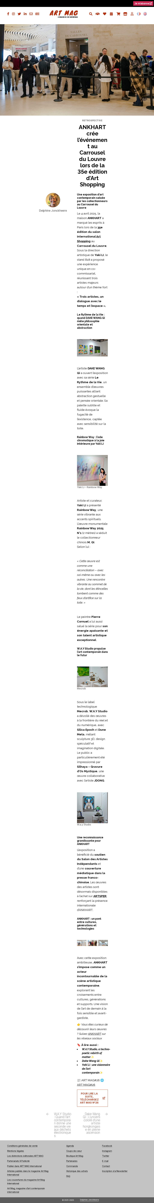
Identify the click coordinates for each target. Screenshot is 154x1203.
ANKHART (94, 1033)
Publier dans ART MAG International (24, 1166)
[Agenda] (111, 14)
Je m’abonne (142, 3)
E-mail (105, 1161)
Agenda (70, 1146)
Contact (106, 1166)
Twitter (105, 1156)
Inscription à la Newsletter (115, 1171)
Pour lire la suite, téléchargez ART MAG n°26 (89, 1098)
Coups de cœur (74, 1151)
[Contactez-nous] (31, 14)
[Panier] (118, 14)
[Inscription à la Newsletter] (37, 14)
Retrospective (92, 120)
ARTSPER (99, 896)
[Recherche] (91, 14)
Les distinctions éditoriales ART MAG (25, 1156)
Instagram (107, 1151)
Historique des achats (77, 1171)
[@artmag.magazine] (13, 14)
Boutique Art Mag (74, 1156)
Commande (72, 1166)
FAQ (68, 1176)
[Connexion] (132, 14)
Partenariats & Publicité (18, 1161)
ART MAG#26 (86, 1084)
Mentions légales (15, 1151)
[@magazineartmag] (8, 14)
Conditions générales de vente (22, 1146)
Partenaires (71, 1161)
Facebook (107, 1146)
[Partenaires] (98, 14)
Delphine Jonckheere (89, 1200)
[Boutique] (125, 14)
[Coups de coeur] (105, 14)
